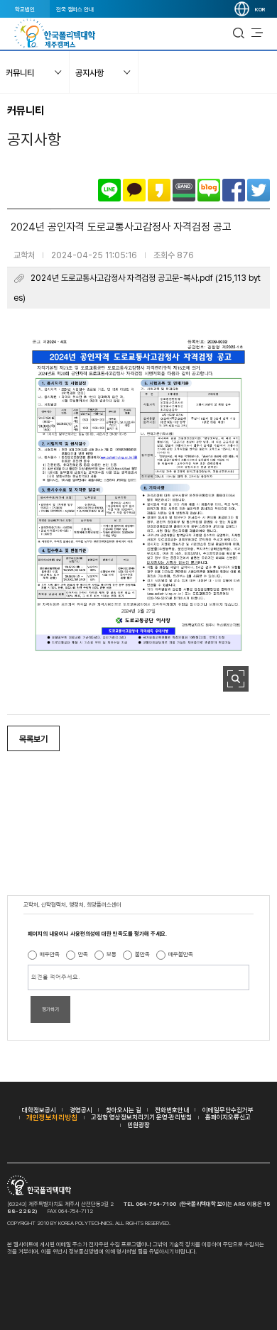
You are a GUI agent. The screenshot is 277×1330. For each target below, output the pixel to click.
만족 (83, 954)
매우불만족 (180, 954)
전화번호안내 (172, 1110)
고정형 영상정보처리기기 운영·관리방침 (141, 1117)
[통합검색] (238, 33)
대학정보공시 (39, 1110)
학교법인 (25, 9)
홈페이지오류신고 (228, 1117)
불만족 (142, 954)
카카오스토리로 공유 (159, 190)
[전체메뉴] (257, 33)
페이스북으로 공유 (233, 190)
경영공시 (81, 1110)
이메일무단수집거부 (228, 1110)
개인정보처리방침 (51, 1117)
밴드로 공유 (184, 190)
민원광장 (138, 1125)
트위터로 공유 (258, 190)
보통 (111, 954)
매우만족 (50, 954)
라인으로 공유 (109, 190)
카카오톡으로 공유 (134, 190)
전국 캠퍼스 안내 (75, 9)
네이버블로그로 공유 (208, 190)
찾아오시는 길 (123, 1110)
